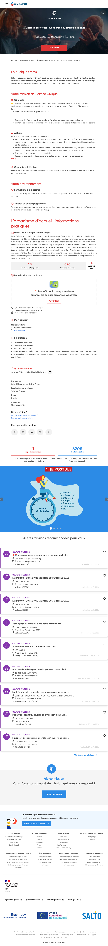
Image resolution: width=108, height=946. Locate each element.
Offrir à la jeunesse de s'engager (18, 862)
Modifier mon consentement (25, 935)
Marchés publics (67, 935)
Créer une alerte (54, 794)
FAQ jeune (45, 865)
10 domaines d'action (45, 859)
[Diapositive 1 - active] (51, 528)
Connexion (14, 842)
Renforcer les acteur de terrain (18, 865)
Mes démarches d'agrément (69, 859)
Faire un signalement (35, 824)
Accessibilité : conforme (51, 937)
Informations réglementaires (48, 935)
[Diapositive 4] (60, 528)
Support (93, 935)
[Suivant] (106, 499)
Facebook (39, 837)
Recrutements (81, 935)
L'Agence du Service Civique (14, 837)
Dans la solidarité (94, 859)
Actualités (92, 839)
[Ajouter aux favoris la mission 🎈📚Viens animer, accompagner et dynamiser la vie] (104, 553)
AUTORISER (54, 301)
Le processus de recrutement (23, 415)
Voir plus (14, 159)
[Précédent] (1, 499)
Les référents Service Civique (18, 859)
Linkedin (39, 839)
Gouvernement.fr (63, 842)
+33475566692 (20, 330)
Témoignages (91, 837)
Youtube (39, 845)
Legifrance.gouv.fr (63, 845)
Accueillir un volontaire (68, 853)
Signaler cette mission (23, 368)
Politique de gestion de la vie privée (66, 932)
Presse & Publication (14, 839)
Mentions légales (45, 932)
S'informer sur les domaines (94, 865)
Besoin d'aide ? (14, 845)
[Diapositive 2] (54, 528)
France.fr (63, 837)
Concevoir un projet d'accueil (68, 857)
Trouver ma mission (94, 853)
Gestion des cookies (89, 932)
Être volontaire (45, 853)
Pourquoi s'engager (45, 857)
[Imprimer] (50, 372)
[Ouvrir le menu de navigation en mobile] (6, 4)
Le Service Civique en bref (17, 857)
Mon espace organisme (69, 862)
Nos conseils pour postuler (22, 418)
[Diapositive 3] (57, 528)
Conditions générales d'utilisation (24, 932)
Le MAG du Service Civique (91, 833)
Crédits (66, 937)
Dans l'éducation (94, 857)
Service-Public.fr (63, 839)
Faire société (18, 868)
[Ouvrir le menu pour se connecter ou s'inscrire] (101, 4)
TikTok (39, 848)
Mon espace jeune (45, 862)
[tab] (50, 528)
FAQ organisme (69, 865)
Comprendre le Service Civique (18, 853)
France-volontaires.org (63, 848)
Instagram (39, 842)
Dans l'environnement (94, 862)
